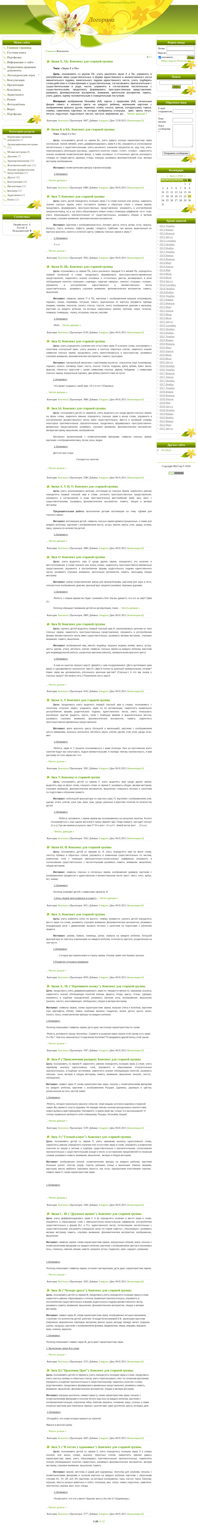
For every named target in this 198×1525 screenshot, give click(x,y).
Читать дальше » (137, 113)
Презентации (14, 186)
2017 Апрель (166, 376)
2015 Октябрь (167, 329)
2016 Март (166, 347)
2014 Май (165, 270)
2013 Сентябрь (168, 240)
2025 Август (166, 428)
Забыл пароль (168, 60)
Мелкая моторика (16, 151)
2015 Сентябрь (168, 325)
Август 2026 (176, 175)
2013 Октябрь (167, 244)
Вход (126, 2)
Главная (102, 2)
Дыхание (12, 156)
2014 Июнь (166, 273)
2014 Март (166, 262)
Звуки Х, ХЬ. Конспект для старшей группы (82, 61)
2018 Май (165, 402)
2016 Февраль (167, 343)
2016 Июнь (166, 354)
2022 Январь (166, 421)
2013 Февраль (167, 233)
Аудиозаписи (14, 195)
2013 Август (166, 237)
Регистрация (115, 2)
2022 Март (166, 424)
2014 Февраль (167, 259)
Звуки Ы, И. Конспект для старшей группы (81, 847)
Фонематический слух (19, 165)
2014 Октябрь (167, 288)
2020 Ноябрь (167, 417)
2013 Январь (166, 229)
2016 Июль (166, 358)
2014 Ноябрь (167, 292)
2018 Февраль (167, 395)
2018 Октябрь (167, 410)
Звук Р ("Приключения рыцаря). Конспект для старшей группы (96, 1059)
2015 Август (166, 321)
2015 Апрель (166, 310)
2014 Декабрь (167, 295)
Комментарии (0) (135, 120)
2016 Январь (166, 340)
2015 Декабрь (167, 336)
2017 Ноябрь (167, 384)
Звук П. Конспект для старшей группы (78, 341)
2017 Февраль (167, 373)
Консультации (14, 181)
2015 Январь (166, 299)
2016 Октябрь (167, 365)
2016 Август (166, 362)
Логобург (166, 450)
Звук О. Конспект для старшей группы (78, 557)
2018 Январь (166, 391)
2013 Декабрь (167, 251)
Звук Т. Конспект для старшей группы (78, 196)
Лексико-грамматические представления (21, 171)
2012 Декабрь (167, 225)
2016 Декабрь (167, 369)
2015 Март (166, 307)
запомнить (167, 57)
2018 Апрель (166, 399)
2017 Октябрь (167, 380)
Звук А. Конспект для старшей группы (78, 914)
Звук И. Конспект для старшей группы (78, 624)
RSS (133, 2)
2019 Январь (166, 413)
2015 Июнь (166, 314)
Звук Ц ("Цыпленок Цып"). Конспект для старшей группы (92, 1370)
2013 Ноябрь (167, 248)
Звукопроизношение (18, 160)
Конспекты (12, 191)
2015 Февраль (167, 303)
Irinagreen (103, 120)
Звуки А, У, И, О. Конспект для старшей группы (84, 486)
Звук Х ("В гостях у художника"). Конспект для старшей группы (96, 1447)
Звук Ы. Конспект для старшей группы (78, 408)
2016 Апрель (166, 351)
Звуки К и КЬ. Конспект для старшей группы (83, 129)
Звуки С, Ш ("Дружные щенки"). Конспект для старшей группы (96, 1213)
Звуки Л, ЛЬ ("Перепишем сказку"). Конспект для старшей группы (98, 986)
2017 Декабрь (167, 388)
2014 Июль (166, 277)
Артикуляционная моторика (22, 144)
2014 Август (166, 281)
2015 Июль (166, 318)
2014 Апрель (166, 266)
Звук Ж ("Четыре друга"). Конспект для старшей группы (91, 1290)
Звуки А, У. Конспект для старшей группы (80, 700)
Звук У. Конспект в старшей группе (75, 777)
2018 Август (166, 406)
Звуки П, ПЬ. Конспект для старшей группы (82, 266)
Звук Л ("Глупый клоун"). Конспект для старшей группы (91, 1136)
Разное (11, 199)
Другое (11, 177)
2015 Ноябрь (167, 332)
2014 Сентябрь (168, 284)
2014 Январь (166, 255)
